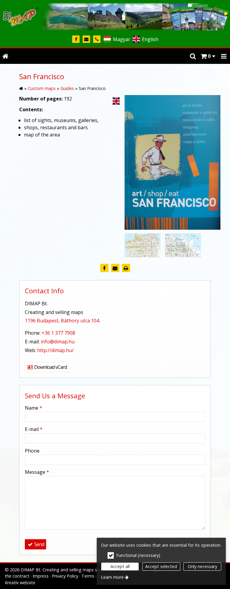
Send (38, 544)
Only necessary (202, 566)
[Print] (126, 268)
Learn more (112, 577)
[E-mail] (86, 39)
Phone (32, 450)
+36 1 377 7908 (58, 333)
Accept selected (161, 566)
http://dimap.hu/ (55, 350)
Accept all (120, 566)
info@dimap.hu (58, 341)
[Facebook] (76, 39)
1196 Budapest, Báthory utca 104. (62, 320)
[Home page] (115, 15)
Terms (87, 576)
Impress (41, 576)
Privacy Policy (65, 576)
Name (33, 408)
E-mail (34, 429)
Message (37, 472)
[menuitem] (5, 56)
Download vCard (50, 367)
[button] (223, 56)
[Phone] (97, 39)
